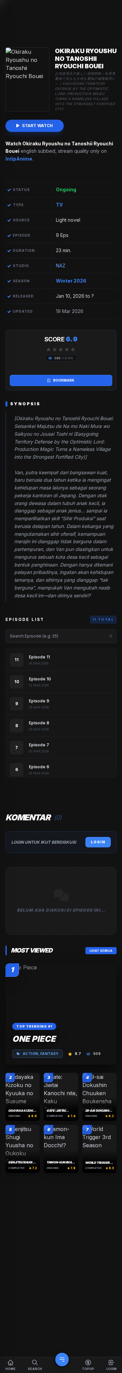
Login (98, 842)
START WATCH (37, 125)
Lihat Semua (101, 951)
